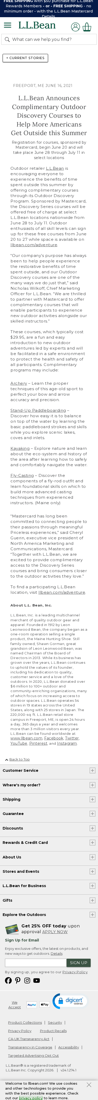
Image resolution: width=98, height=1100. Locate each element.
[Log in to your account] (75, 26)
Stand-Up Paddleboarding (38, 410)
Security (55, 1022)
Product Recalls (53, 1031)
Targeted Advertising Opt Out (33, 1055)
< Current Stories (25, 58)
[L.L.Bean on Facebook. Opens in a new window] (8, 980)
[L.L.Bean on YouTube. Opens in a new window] (36, 980)
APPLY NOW (55, 932)
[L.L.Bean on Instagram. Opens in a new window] (27, 980)
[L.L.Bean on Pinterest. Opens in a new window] (17, 980)
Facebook (53, 738)
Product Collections (25, 1022)
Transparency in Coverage (30, 1047)
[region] (49, 8)
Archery (18, 383)
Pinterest (38, 743)
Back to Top (19, 759)
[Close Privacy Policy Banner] (89, 1085)
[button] (71, 1001)
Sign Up (78, 962)
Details (48, 16)
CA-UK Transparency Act (28, 1039)
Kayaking (20, 448)
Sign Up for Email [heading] (22, 940)
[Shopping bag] (88, 26)
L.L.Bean (55, 168)
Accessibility (68, 1047)
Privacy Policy (75, 972)
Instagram (67, 743)
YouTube (18, 743)
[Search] (8, 39)
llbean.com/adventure (33, 244)
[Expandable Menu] (7, 26)
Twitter (72, 738)
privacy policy (31, 1098)
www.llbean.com (26, 738)
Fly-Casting (22, 475)
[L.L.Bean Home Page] (44, 27)
